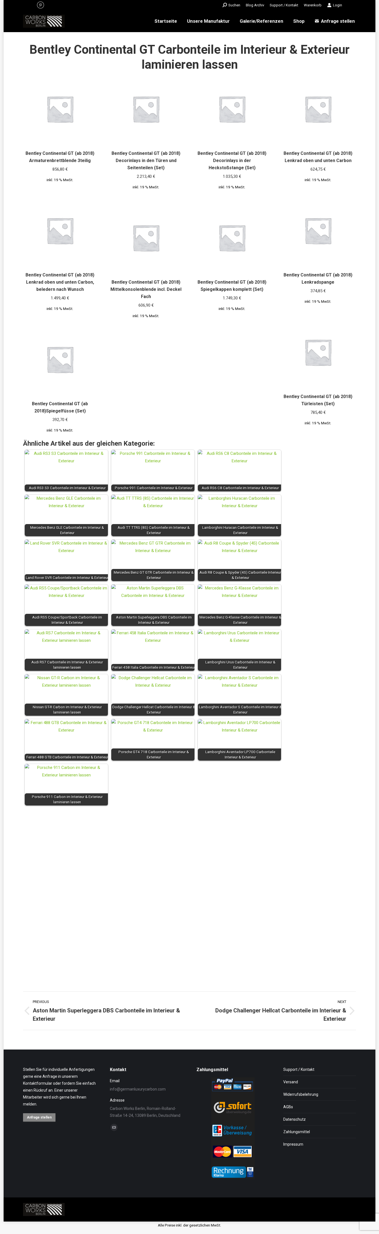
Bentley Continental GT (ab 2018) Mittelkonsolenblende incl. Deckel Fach (145, 289)
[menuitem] (255, 5)
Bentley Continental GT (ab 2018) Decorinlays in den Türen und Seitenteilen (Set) (146, 160)
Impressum (293, 1144)
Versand (290, 1082)
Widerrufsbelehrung (300, 1094)
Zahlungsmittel (296, 1132)
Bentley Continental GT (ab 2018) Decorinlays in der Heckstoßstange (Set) (232, 160)
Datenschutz (294, 1119)
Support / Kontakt (298, 1069)
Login (337, 5)
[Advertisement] (189, 893)
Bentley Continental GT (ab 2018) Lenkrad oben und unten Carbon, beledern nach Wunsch (60, 282)
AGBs (288, 1107)
